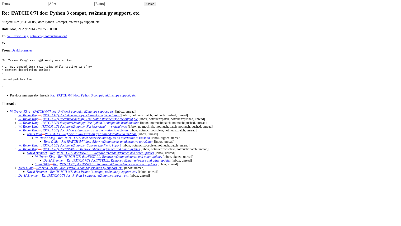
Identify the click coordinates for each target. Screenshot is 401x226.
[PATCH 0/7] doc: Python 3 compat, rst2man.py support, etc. (73, 111)
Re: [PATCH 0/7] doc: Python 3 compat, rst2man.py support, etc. (93, 95)
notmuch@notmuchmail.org (48, 36)
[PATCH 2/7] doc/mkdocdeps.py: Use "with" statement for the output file (89, 119)
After (52, 3)
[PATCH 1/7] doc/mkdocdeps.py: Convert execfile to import (81, 115)
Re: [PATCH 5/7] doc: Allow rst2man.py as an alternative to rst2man (91, 134)
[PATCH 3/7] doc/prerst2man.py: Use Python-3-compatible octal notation (90, 123)
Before (99, 3)
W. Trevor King (17, 36)
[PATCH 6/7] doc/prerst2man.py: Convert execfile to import (81, 145)
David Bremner (21, 50)
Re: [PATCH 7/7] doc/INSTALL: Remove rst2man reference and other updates (102, 153)
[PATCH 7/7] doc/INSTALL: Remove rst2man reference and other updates (90, 149)
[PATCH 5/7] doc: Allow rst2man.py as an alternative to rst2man (84, 130)
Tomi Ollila (34, 134)
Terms (6, 3)
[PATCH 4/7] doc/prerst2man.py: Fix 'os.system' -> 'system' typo (84, 126)
